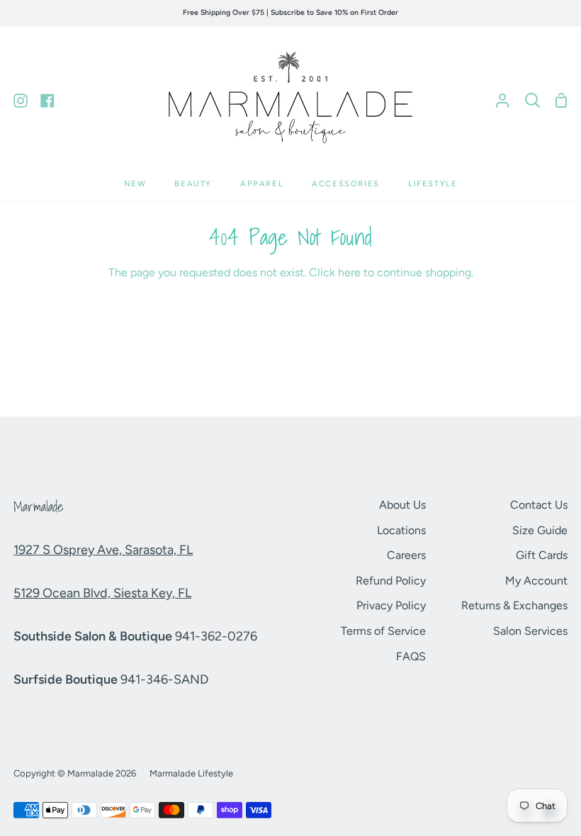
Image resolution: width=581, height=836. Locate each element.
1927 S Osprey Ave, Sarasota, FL (103, 550)
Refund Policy (391, 580)
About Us (402, 505)
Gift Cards (542, 555)
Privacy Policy (391, 605)
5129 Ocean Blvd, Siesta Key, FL (102, 593)
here (349, 272)
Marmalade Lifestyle (191, 773)
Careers (406, 555)
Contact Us (539, 505)
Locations (401, 530)
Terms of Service (383, 631)
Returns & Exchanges (514, 605)
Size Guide (540, 530)
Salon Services (530, 631)
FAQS (411, 656)
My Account (536, 580)
